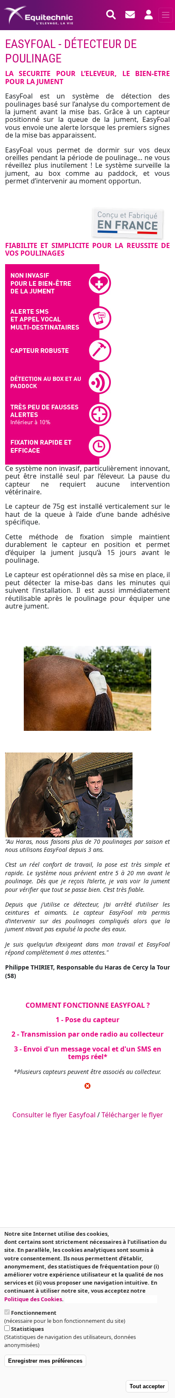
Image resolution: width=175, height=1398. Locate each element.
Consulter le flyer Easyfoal (54, 1114)
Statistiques (27, 1329)
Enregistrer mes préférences (45, 1361)
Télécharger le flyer (132, 1114)
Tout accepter (147, 1386)
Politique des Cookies (33, 1299)
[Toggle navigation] (165, 15)
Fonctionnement (33, 1312)
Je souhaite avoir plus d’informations (111, 1299)
